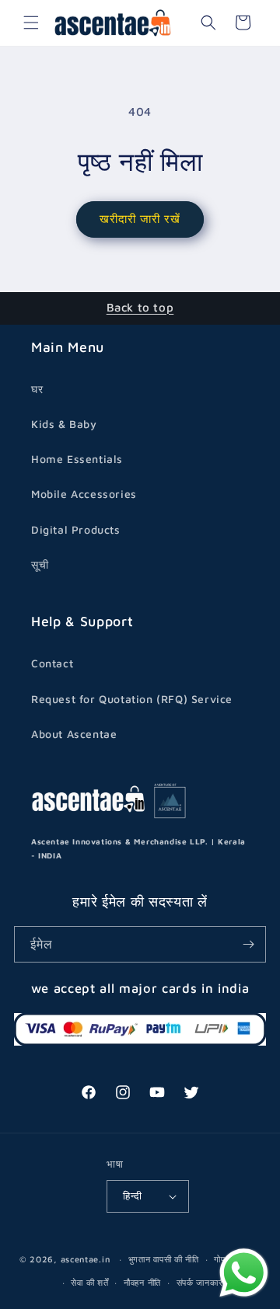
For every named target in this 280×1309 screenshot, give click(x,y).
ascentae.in (85, 1259)
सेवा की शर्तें (89, 1282)
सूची (39, 564)
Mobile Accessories (84, 493)
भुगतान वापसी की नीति (163, 1259)
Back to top (140, 307)
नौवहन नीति (142, 1282)
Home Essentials (77, 458)
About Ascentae (74, 733)
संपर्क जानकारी (201, 1282)
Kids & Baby (64, 423)
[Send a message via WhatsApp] (243, 1273)
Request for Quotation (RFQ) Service (132, 698)
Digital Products (76, 529)
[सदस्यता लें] (248, 944)
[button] (31, 22)
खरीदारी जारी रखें (140, 218)
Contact (52, 663)
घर (37, 388)
